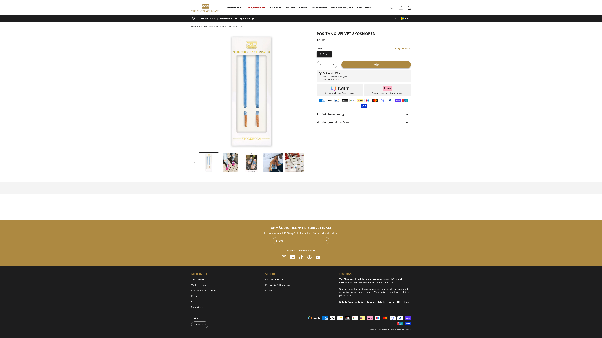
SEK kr (408, 18)
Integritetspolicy (404, 329)
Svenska (199, 324)
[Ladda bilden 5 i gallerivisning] (294, 162)
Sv (396, 18)
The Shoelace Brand (386, 329)
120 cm (324, 54)
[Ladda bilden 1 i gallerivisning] (209, 162)
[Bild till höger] (308, 162)
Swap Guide (197, 279)
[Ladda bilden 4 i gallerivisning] (273, 162)
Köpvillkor (270, 290)
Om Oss (195, 301)
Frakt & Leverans (274, 279)
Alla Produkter (206, 26)
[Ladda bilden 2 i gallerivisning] (230, 162)
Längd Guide (401, 48)
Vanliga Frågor (199, 285)
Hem (193, 26)
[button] (235, 7)
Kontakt (195, 295)
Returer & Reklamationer (278, 285)
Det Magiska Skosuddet (203, 290)
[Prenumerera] (325, 240)
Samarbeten (197, 306)
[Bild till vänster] (194, 162)
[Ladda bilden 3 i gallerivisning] (251, 162)
